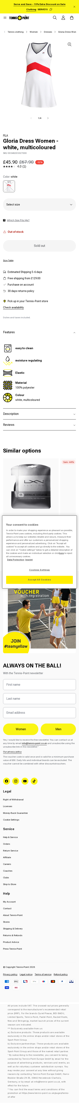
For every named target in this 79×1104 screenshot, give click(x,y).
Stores (6, 922)
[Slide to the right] (48, 118)
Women (34, 32)
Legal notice (26, 974)
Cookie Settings (11, 819)
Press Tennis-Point (12, 948)
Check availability (13, 307)
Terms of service (43, 974)
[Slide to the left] (31, 118)
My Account (9, 901)
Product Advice (11, 942)
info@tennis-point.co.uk (34, 743)
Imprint (29, 559)
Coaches (7, 870)
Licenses (7, 806)
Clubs (6, 877)
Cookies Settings (39, 570)
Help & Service (10, 837)
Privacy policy (10, 974)
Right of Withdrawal (13, 799)
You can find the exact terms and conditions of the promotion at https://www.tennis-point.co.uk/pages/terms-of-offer (38, 1093)
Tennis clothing (16, 32)
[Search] (55, 17)
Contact (7, 908)
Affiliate (7, 857)
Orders (6, 844)
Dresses (48, 32)
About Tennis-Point (13, 915)
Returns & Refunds (12, 935)
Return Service (10, 850)
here (61, 553)
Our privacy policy (12, 751)
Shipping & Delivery (13, 928)
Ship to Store (9, 884)
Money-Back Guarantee (15, 813)
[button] (5, 17)
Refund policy (61, 974)
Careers (7, 864)
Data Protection (15, 559)
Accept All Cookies (39, 579)
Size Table (8, 260)
